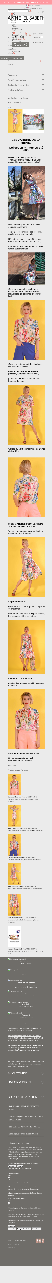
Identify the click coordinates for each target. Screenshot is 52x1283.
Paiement (26, 1015)
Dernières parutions (17, 80)
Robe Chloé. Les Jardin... (16, 828)
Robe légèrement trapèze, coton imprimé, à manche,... (26, 830)
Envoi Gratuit (26, 993)
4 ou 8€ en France (26, 985)
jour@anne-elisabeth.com (26, 1134)
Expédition (26, 1004)
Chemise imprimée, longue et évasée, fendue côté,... (25, 859)
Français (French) (34, 6)
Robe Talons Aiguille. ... (16, 886)
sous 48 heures (26, 1006)
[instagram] (40, 1240)
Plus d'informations (14, 1163)
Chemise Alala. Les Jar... (16, 797)
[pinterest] (43, 1240)
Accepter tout (36, 1229)
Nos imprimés (12, 768)
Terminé (20, 44)
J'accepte (20, 1166)
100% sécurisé (26, 1017)
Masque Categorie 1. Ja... (17, 949)
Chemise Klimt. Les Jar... (16, 857)
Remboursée (26, 963)
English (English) (36, 8)
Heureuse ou (26, 961)
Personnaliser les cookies (29, 1163)
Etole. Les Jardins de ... (16, 917)
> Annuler (11, 1226)
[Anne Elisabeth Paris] (26, 20)
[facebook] (37, 1240)
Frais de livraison (26, 983)
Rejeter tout (12, 1166)
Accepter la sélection (24, 1229)
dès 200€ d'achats (26, 996)
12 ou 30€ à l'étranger (26, 987)
